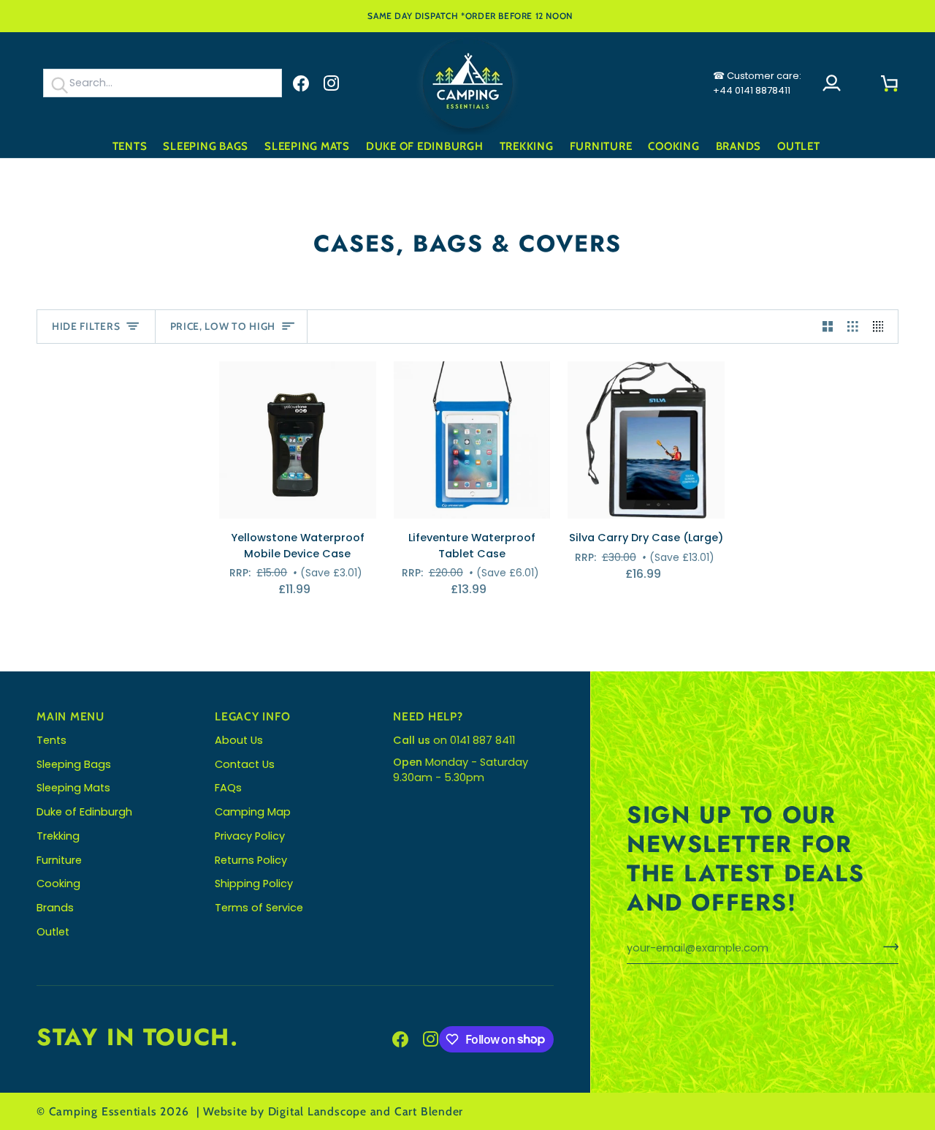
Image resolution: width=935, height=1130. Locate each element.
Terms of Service (259, 907)
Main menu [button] (70, 716)
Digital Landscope (317, 1111)
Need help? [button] (428, 716)
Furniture (59, 860)
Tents (51, 740)
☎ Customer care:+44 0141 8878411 (757, 83)
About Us (239, 740)
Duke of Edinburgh (84, 812)
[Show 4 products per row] (882, 327)
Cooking (58, 883)
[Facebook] (301, 83)
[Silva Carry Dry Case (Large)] (646, 440)
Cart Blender (428, 1111)
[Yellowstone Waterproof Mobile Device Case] (297, 440)
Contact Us (245, 764)
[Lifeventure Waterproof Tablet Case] (472, 440)
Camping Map (253, 812)
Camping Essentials (103, 1111)
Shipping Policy (254, 883)
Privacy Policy (250, 836)
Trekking (58, 836)
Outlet (53, 931)
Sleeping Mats (73, 787)
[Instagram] (332, 83)
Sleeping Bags (74, 764)
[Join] (886, 946)
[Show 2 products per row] (828, 327)
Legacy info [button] (253, 716)
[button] (130, 147)
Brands (55, 907)
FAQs (228, 787)
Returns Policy (251, 860)
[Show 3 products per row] (853, 327)
